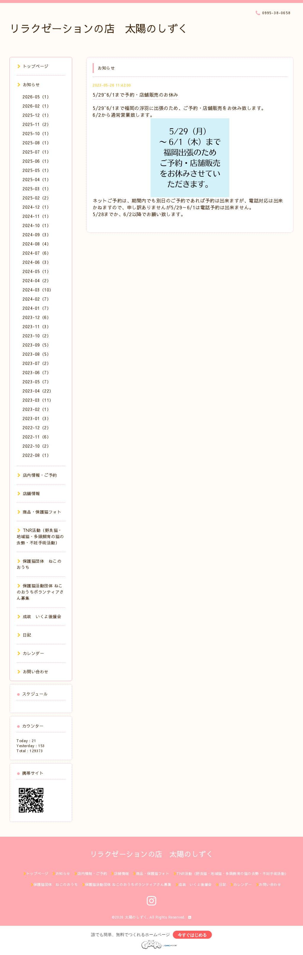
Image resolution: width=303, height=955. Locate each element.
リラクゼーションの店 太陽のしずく (98, 28)
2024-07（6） (36, 253)
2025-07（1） (36, 152)
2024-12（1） (36, 207)
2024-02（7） (36, 299)
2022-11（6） (36, 437)
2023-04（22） (38, 391)
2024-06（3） (36, 262)
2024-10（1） (36, 225)
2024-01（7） (36, 308)
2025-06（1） (36, 161)
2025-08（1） (36, 143)
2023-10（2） (36, 336)
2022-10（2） (36, 446)
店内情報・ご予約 (40, 475)
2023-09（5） (36, 345)
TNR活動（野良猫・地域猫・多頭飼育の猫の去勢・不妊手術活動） (40, 536)
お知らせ (31, 84)
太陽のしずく (136, 917)
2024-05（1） (36, 271)
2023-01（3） (36, 418)
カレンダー (33, 653)
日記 (27, 635)
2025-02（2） (36, 198)
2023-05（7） (36, 382)
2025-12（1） (36, 115)
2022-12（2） (36, 428)
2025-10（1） (36, 133)
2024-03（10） (38, 290)
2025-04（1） (36, 179)
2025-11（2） (36, 124)
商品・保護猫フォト (42, 512)
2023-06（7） (36, 372)
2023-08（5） (36, 354)
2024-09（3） (36, 234)
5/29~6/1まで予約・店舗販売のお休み (135, 94)
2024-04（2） (36, 280)
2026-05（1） (36, 97)
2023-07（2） (36, 363)
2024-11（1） (36, 216)
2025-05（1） (36, 170)
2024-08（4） (36, 244)
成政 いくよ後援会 (42, 616)
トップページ (36, 66)
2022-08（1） (36, 455)
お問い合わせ (36, 672)
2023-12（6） (36, 317)
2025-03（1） (36, 189)
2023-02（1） (36, 409)
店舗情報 (31, 493)
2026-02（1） (36, 106)
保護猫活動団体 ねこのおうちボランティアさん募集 (40, 592)
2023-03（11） (38, 400)
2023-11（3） (36, 326)
